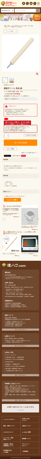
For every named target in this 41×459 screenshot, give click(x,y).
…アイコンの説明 (9, 31)
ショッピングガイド (9, 419)
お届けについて (26, 425)
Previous (4, 219)
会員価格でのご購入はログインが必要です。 (17, 96)
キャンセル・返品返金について (8, 438)
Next (37, 219)
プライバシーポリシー (25, 444)
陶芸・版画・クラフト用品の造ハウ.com (13, 25)
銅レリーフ (7, 26)
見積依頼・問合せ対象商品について (8, 444)
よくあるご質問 (26, 432)
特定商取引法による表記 (7, 451)
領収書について (26, 438)
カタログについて (8, 432)
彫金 (32, 25)
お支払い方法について (25, 419)
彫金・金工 (27, 25)
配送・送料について (9, 425)
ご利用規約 (25, 451)
